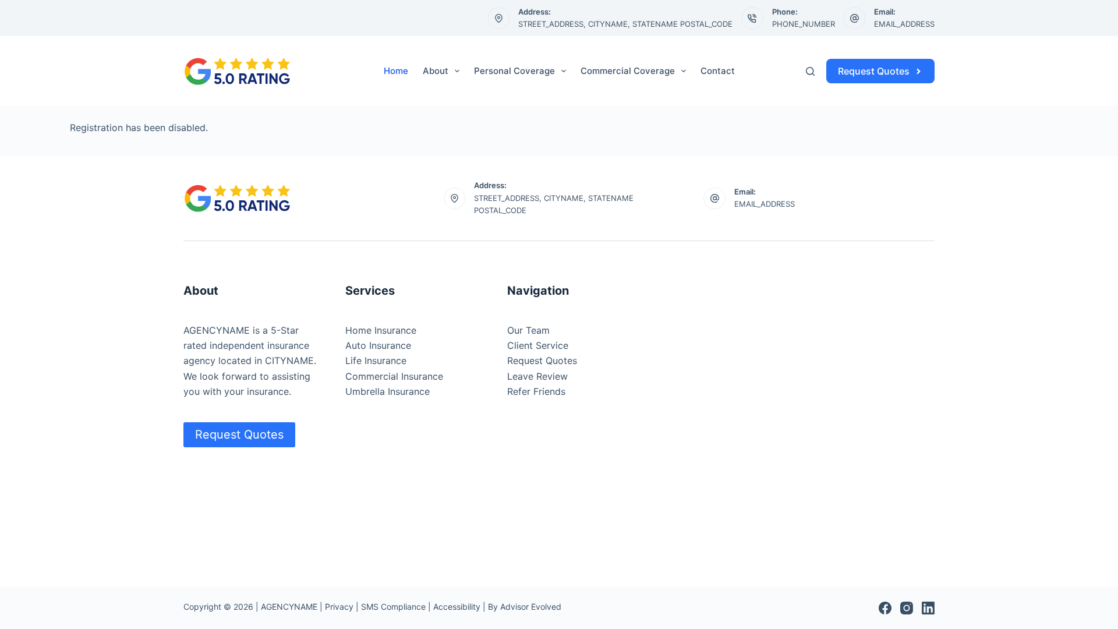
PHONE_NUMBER (803, 24)
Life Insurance (375, 360)
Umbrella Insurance (387, 391)
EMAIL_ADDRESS (904, 24)
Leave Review (537, 376)
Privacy (339, 607)
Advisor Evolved (530, 607)
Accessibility (456, 607)
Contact (717, 70)
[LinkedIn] (928, 608)
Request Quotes (874, 71)
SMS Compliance (393, 607)
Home (396, 70)
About (435, 70)
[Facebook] (885, 608)
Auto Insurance (378, 345)
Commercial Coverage (628, 70)
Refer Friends (536, 391)
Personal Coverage (514, 70)
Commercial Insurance (394, 376)
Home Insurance (380, 330)
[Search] (810, 71)
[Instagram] (906, 608)
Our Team (528, 330)
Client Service (537, 345)
